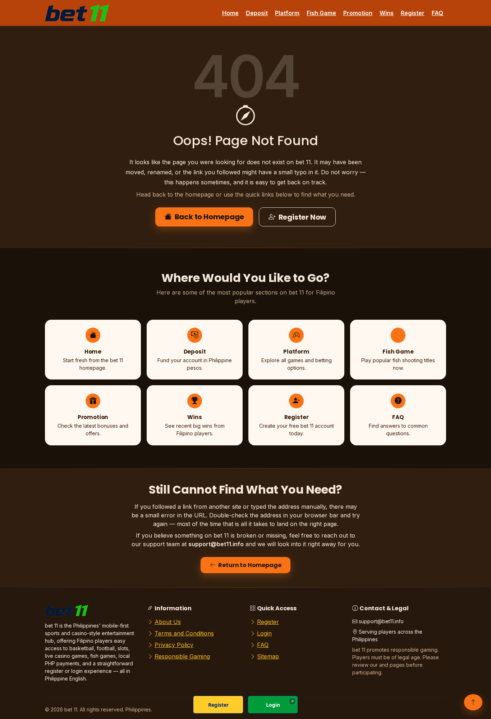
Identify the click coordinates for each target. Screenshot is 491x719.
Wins (387, 13)
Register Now (302, 217)
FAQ (437, 13)
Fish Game (321, 13)
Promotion (357, 13)
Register (413, 13)
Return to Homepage (249, 565)
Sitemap (268, 656)
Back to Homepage (209, 217)
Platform (287, 13)
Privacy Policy (174, 644)
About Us (168, 621)
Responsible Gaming (182, 656)
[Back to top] (473, 702)
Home (230, 13)
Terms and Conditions (184, 633)
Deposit (257, 13)
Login (264, 633)
